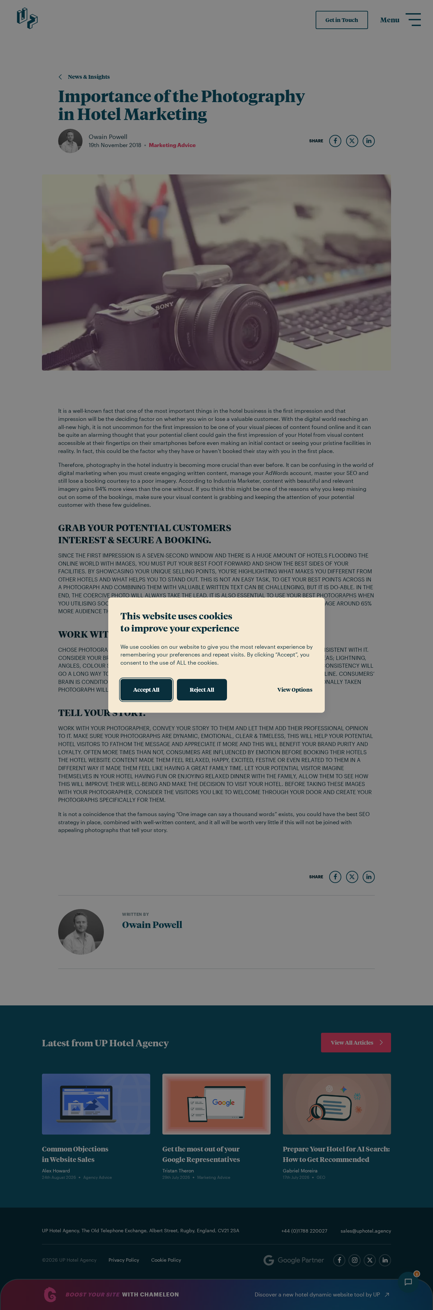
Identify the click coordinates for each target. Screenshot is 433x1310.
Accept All (146, 690)
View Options (295, 690)
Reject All (202, 690)
